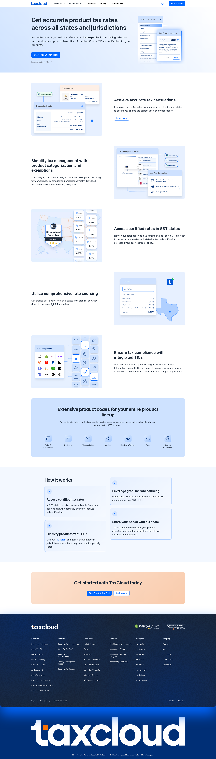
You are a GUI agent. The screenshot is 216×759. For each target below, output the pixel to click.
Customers (91, 3)
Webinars (88, 654)
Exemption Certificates (40, 680)
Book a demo (121, 593)
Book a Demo (177, 3)
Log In (162, 3)
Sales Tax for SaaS (65, 649)
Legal (33, 701)
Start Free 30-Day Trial (45, 55)
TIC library (60, 539)
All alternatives (142, 680)
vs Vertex (140, 654)
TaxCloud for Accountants (121, 644)
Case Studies (168, 665)
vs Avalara (140, 649)
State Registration (38, 675)
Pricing (103, 3)
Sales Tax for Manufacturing (63, 655)
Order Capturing (38, 659)
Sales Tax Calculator (92, 670)
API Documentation (91, 680)
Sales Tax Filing (37, 649)
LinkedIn (171, 701)
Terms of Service (60, 701)
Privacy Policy (45, 701)
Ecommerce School (92, 659)
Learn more (121, 118)
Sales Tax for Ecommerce (68, 644)
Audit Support (37, 670)
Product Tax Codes (39, 665)
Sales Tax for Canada (66, 669)
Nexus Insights (37, 654)
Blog (86, 649)
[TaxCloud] (39, 3)
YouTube (181, 701)
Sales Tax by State (91, 665)
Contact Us (167, 654)
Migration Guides (91, 675)
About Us (166, 649)
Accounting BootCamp (119, 662)
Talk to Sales (168, 659)
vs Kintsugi (140, 675)
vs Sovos (140, 659)
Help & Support (90, 644)
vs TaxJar (140, 644)
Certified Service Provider (42, 685)
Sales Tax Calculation (40, 644)
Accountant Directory (119, 649)
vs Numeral (141, 670)
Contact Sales (116, 3)
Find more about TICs (40, 62)
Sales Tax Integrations (40, 691)
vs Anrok (139, 665)
